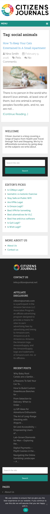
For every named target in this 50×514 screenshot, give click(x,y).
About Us (12, 245)
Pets (18, 57)
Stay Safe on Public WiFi (19, 198)
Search (25, 171)
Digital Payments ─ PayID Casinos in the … (24, 449)
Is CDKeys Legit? (15, 190)
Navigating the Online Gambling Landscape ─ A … (24, 458)
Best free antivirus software (21, 218)
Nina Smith (12, 53)
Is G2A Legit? (13, 223)
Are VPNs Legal (15, 202)
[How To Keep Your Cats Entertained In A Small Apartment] (25, 77)
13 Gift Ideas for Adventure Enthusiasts (24, 411)
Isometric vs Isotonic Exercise (22, 194)
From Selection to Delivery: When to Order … (22, 401)
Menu (4, 23)
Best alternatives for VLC (19, 214)
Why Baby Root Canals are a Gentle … (23, 375)
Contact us (12, 250)
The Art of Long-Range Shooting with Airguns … (24, 419)
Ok (26, 510)
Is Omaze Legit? (15, 206)
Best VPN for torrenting (19, 210)
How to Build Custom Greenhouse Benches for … (24, 391)
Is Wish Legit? (14, 227)
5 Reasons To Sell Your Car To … (24, 382)
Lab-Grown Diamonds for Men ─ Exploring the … (24, 440)
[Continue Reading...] (15, 114)
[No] (46, 504)
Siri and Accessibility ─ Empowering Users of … (24, 430)
